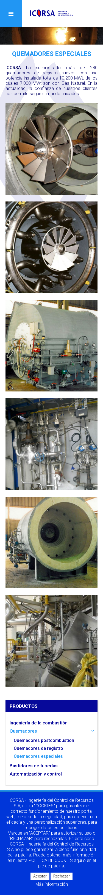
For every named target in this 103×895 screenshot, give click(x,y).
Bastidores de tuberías (34, 765)
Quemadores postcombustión (44, 740)
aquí (78, 860)
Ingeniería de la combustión (39, 723)
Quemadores (23, 731)
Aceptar (40, 876)
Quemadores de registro (38, 748)
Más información (51, 884)
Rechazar (61, 876)
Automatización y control (36, 774)
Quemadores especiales (38, 756)
